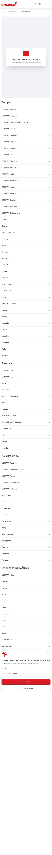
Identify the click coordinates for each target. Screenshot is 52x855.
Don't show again (26, 688)
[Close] (47, 653)
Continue (26, 682)
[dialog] (26, 427)
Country (4, 669)
